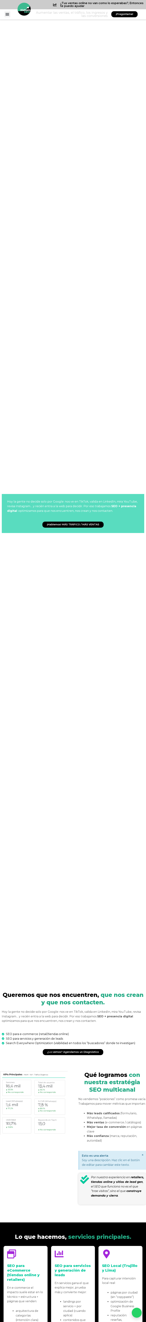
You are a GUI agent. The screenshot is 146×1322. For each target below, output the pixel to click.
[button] (7, 14)
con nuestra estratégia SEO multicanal (112, 1082)
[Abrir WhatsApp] (137, 1313)
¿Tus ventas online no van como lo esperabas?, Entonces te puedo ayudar (102, 4)
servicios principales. (73, 1236)
